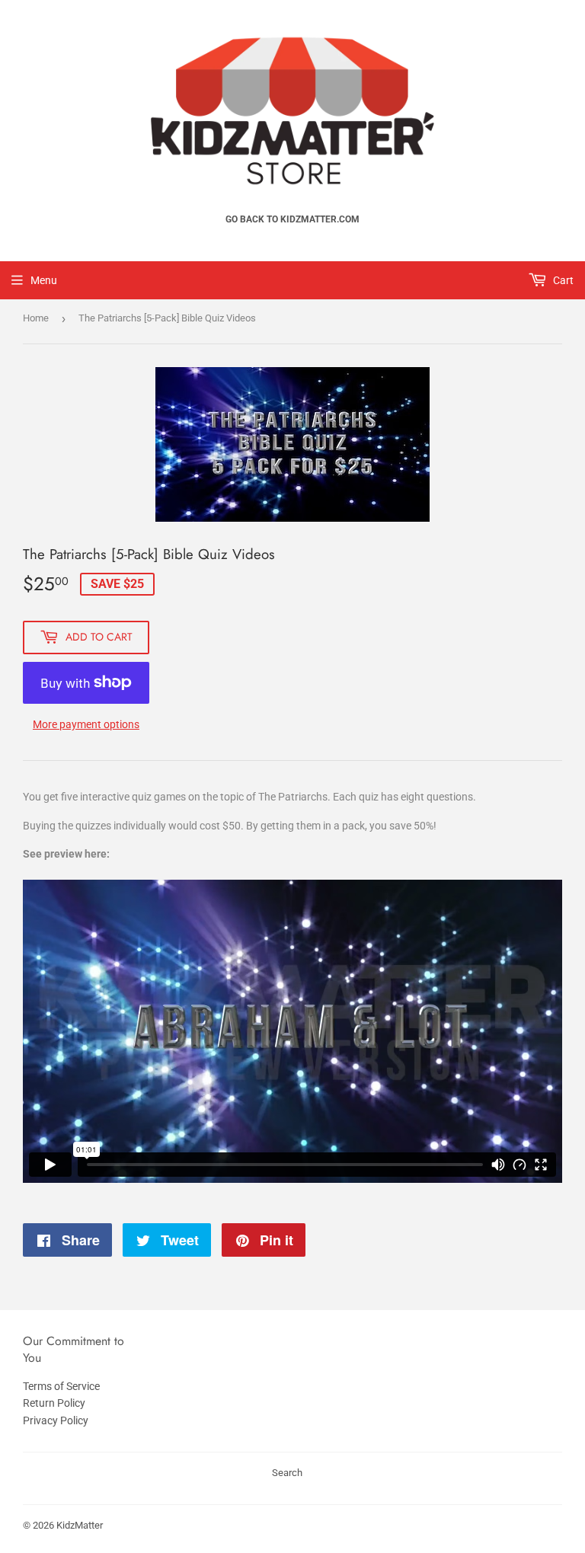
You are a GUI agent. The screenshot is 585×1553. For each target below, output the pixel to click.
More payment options (86, 724)
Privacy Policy (55, 1420)
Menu (43, 280)
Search (287, 1472)
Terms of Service (61, 1386)
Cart (562, 280)
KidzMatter (79, 1525)
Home (36, 318)
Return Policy (54, 1403)
